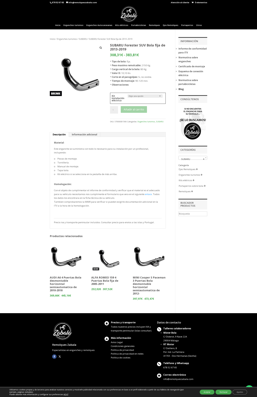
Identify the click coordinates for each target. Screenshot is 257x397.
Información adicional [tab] (84, 134)
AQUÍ (66, 394)
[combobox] (192, 158)
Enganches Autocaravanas (99, 25)
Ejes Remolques (170, 25)
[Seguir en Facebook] (54, 356)
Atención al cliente (180, 3)
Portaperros (187, 25)
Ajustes (240, 392)
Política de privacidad (122, 349)
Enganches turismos (73, 25)
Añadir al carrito (134, 109)
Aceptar (207, 392)
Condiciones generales (123, 346)
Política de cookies (120, 357)
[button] (100, 47)
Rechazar (224, 392)
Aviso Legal (117, 342)
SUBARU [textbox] (192, 159)
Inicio (58, 25)
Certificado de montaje (191, 66)
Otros (199, 25)
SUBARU (83, 39)
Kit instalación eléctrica (118, 98)
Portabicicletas (138, 25)
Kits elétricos (121, 25)
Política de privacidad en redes (127, 353)
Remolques (154, 25)
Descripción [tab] (59, 134)
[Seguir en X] (60, 356)
